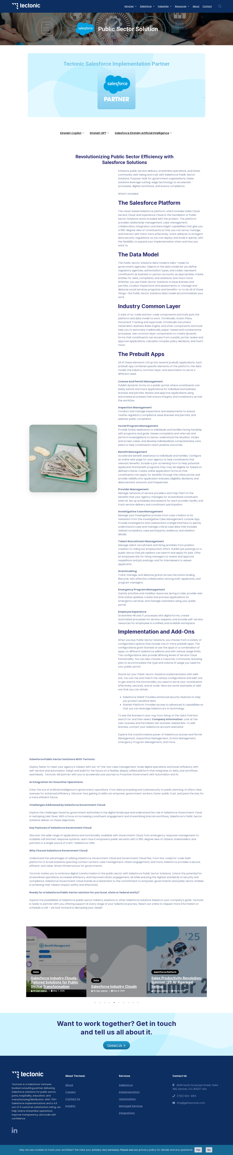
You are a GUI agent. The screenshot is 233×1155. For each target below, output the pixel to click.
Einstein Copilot (70, 133)
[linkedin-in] (14, 1130)
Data (36, 972)
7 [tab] (123, 1002)
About (69, 1085)
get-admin (41, 990)
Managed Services (131, 1106)
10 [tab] (137, 1002)
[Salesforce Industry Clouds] (116, 961)
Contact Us (72, 1099)
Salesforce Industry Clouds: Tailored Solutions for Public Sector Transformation (54, 982)
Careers (70, 1092)
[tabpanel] (56, 961)
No (209, 1150)
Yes (198, 1150)
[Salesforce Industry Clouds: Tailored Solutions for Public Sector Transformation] (56, 961)
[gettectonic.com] (26, 6)
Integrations (127, 1113)
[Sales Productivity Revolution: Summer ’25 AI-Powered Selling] (177, 961)
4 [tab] (109, 1002)
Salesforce (126, 1085)
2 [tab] (99, 1002)
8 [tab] (128, 1002)
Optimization (127, 1099)
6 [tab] (118, 1002)
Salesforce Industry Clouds (114, 986)
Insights (70, 1106)
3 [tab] (104, 1002)
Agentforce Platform (165, 972)
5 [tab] (114, 1002)
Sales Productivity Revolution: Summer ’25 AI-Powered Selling (176, 982)
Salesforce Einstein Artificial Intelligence (142, 133)
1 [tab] (95, 1002)
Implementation (129, 1092)
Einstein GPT (98, 133)
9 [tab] (133, 1002)
